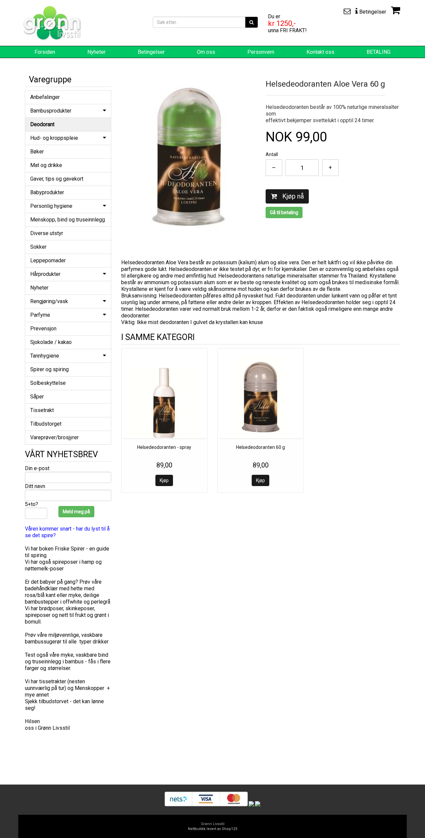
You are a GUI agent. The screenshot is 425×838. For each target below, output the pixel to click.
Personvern (260, 52)
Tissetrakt (42, 410)
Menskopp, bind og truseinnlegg (67, 219)
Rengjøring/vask (49, 301)
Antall (272, 154)
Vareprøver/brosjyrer (54, 437)
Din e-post (37, 468)
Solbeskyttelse (48, 383)
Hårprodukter (45, 274)
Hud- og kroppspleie (54, 138)
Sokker (38, 247)
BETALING (378, 52)
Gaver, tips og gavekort (56, 179)
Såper (37, 396)
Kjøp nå (292, 196)
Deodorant (42, 124)
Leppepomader (48, 260)
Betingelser (151, 52)
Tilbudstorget (45, 424)
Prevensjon (43, 328)
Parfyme (40, 315)
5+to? (31, 504)
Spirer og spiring (49, 369)
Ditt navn (35, 486)
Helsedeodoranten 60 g (260, 447)
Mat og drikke (46, 165)
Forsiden (45, 52)
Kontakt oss (320, 52)
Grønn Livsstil (212, 824)
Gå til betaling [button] (284, 212)
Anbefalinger (45, 97)
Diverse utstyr (46, 233)
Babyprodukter (47, 192)
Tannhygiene (44, 356)
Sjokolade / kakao (51, 342)
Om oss (206, 52)
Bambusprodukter (50, 111)
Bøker (37, 151)
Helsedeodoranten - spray (164, 447)
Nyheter (96, 52)
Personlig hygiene (51, 206)
